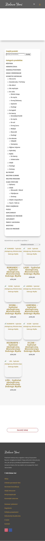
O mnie (6, 520)
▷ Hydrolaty (12, 150)
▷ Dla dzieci (12, 85)
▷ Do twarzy (12, 113)
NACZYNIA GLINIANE (12, 175)
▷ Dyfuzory (11, 184)
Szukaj (28, 54)
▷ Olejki (10, 163)
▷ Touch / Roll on (13, 203)
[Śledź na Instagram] (6, 530)
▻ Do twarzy (13, 156)
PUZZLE (8, 209)
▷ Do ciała (11, 92)
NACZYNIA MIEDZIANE (13, 179)
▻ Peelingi (12, 107)
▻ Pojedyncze (13, 193)
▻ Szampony (13, 144)
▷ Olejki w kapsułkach (15, 200)
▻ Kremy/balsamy (15, 100)
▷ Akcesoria (12, 79)
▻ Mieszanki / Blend (16, 190)
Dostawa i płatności (11, 504)
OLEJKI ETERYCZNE (12, 182)
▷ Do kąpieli (12, 110)
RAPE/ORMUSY (11, 213)
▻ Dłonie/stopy (14, 94)
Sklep (6, 479)
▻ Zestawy (12, 197)
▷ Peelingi (11, 166)
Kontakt (7, 524)
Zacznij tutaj (22, 430)
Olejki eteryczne (9, 491)
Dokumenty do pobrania (12, 516)
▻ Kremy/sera (14, 126)
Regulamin (8, 508)
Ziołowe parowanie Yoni (12, 483)
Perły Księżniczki (10, 494)
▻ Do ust (12, 122)
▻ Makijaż (12, 129)
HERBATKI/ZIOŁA (11, 67)
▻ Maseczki (13, 132)
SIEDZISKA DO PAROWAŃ (14, 216)
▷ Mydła (10, 154)
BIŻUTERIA (9, 63)
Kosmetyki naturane (11, 498)
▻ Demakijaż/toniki (15, 116)
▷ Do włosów (12, 138)
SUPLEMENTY (10, 219)
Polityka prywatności (11, 512)
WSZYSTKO (9, 225)
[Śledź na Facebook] (10, 530)
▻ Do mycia (13, 97)
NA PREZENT (10, 172)
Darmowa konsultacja (11, 487)
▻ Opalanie (13, 104)
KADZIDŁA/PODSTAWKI (13, 70)
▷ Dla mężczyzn (13, 88)
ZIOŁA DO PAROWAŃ (12, 229)
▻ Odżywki (12, 141)
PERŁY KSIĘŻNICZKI (12, 206)
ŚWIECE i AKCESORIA (13, 222)
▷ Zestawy (11, 169)
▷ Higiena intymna (14, 147)
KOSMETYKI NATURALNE (14, 76)
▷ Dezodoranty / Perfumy (16, 82)
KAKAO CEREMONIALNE (13, 73)
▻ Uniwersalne (14, 159)
